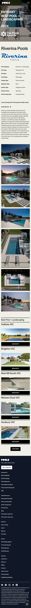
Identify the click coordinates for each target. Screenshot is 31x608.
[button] (28, 3)
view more (15, 449)
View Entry (15, 344)
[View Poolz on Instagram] (9, 585)
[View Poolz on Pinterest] (13, 585)
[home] (5, 3)
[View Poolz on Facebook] (6, 585)
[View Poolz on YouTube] (2, 585)
